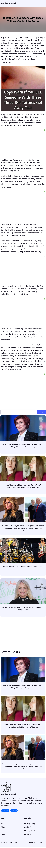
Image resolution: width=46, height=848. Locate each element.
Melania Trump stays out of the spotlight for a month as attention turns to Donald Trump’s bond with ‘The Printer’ (23, 528)
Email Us (27, 824)
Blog (3, 816)
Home (3, 813)
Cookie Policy (29, 816)
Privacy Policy (29, 813)
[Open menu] (43, 3)
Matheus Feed (8, 3)
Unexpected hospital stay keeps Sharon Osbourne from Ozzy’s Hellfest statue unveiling (23, 445)
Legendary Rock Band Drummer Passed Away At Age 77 (23, 566)
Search (41, 412)
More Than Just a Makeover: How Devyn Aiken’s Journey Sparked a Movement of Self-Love (23, 486)
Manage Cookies (30, 820)
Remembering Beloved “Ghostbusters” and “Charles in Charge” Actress (23, 608)
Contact (4, 824)
